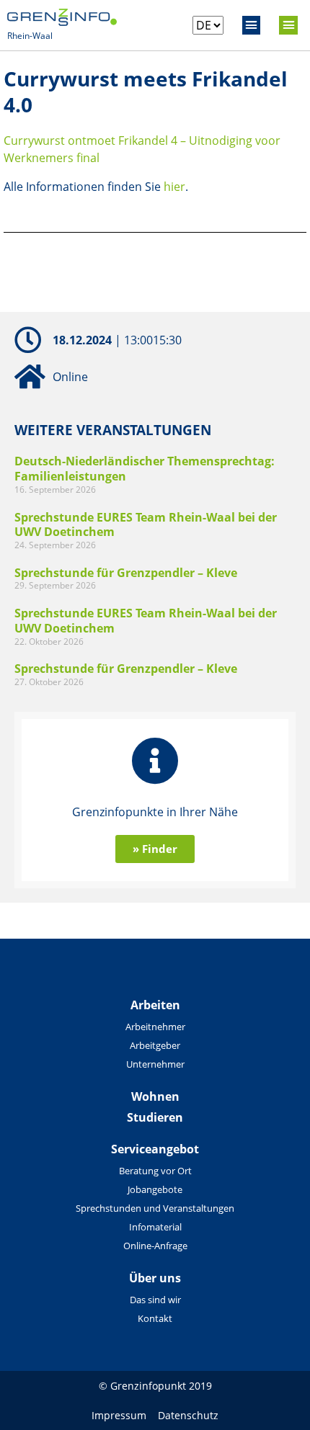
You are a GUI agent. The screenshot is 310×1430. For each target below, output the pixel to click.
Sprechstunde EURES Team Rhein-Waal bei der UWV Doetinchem (145, 524)
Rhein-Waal (30, 36)
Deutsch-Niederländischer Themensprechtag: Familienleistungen (144, 468)
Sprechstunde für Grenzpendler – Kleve (125, 573)
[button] (251, 25)
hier (174, 187)
